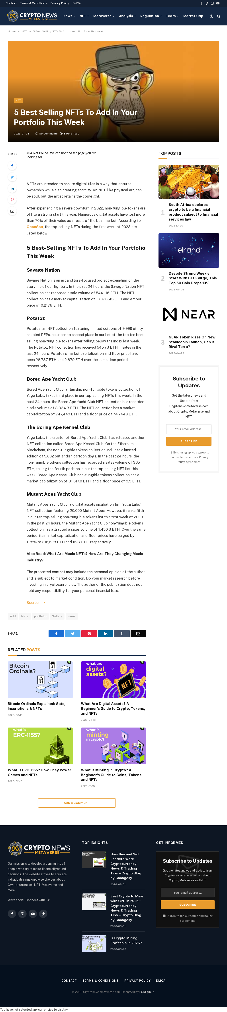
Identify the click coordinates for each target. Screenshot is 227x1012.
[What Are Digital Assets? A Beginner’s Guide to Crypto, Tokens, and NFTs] (113, 679)
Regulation (149, 16)
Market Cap (193, 16)
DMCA (77, 3)
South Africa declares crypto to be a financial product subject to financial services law (193, 211)
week (72, 616)
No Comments (48, 133)
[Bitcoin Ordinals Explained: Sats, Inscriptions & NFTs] (40, 679)
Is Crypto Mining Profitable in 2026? (126, 940)
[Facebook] (12, 165)
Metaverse (102, 16)
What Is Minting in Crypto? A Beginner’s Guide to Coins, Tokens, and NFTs (112, 775)
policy (208, 916)
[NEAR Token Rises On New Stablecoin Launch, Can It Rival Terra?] (189, 314)
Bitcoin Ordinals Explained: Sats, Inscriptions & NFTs (36, 706)
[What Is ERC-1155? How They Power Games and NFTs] (40, 746)
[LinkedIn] (12, 188)
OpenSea (35, 227)
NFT (83, 16)
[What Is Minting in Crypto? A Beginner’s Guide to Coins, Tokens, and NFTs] (113, 746)
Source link (36, 602)
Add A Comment (77, 803)
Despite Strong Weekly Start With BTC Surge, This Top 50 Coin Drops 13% (193, 278)
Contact (11, 3)
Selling (57, 616)
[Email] (12, 210)
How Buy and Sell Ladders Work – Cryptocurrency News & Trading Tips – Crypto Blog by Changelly (125, 866)
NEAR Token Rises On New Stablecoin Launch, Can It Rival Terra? (192, 342)
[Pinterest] (12, 199)
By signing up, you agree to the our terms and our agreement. (189, 457)
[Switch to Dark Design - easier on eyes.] (211, 16)
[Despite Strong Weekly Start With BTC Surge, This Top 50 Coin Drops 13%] (189, 250)
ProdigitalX (147, 992)
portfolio (40, 616)
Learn (171, 16)
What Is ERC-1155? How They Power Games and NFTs (39, 772)
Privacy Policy (60, 3)
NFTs (25, 616)
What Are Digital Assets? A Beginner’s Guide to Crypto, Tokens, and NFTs (113, 708)
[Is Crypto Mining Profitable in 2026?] (94, 943)
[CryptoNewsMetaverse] (32, 16)
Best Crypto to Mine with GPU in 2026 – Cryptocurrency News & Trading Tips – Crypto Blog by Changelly (126, 908)
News (67, 16)
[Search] (218, 16)
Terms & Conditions (33, 3)
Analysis (126, 16)
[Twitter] (12, 177)
